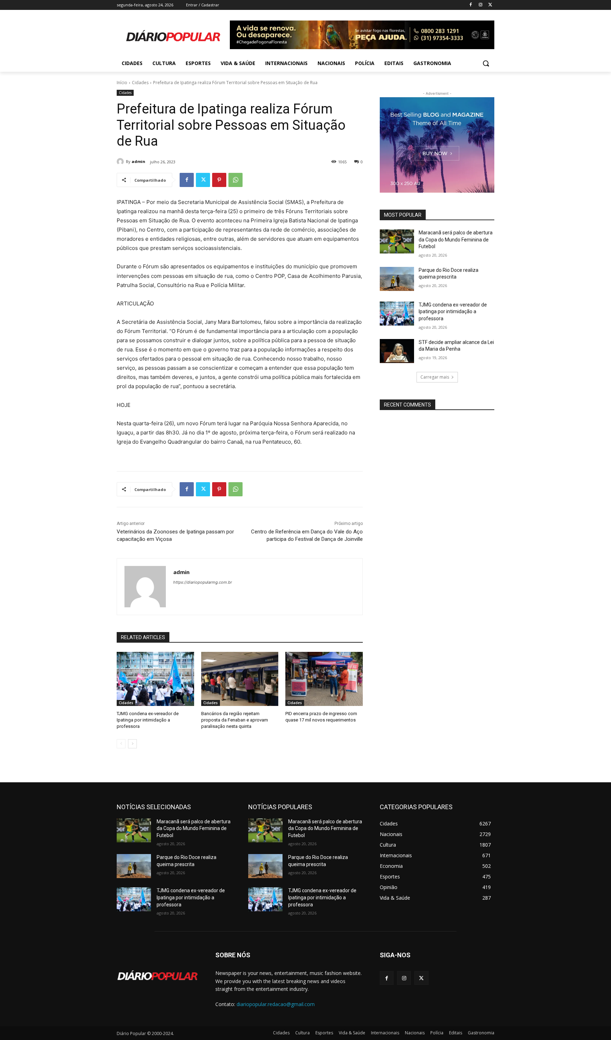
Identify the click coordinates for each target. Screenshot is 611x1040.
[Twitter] (490, 5)
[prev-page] (121, 743)
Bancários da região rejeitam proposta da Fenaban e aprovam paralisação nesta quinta (234, 720)
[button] (485, 63)
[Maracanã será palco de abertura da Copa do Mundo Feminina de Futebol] (397, 241)
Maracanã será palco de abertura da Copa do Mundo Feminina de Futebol (456, 239)
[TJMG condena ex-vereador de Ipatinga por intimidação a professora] (155, 679)
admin (138, 161)
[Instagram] (480, 5)
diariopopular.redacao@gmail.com (276, 1004)
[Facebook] (471, 5)
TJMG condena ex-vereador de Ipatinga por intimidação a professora (148, 720)
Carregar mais (434, 377)
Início (122, 83)
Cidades (140, 83)
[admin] (121, 161)
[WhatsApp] (235, 180)
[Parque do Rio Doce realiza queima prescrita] (397, 279)
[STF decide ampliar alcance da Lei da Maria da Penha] (397, 351)
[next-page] (132, 743)
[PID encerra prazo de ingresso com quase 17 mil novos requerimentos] (324, 679)
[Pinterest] (219, 180)
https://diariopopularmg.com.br (202, 582)
